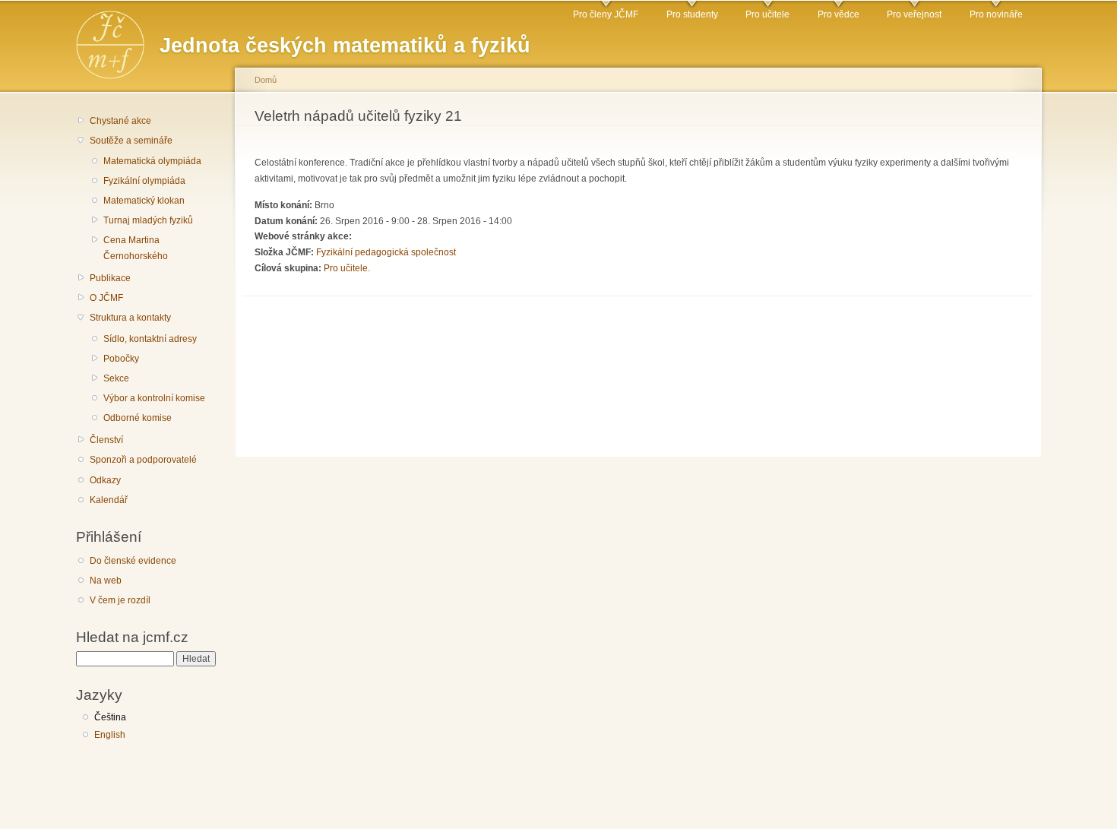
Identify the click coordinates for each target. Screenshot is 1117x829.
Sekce (116, 378)
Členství (106, 440)
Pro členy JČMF (605, 14)
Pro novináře (996, 14)
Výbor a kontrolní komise (154, 398)
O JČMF (106, 298)
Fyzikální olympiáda (144, 181)
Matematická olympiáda (152, 161)
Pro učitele (767, 14)
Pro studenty (692, 14)
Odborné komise (137, 418)
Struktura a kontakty (130, 317)
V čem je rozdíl (120, 600)
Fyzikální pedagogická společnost (386, 252)
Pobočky (121, 358)
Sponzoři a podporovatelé (143, 459)
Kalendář (109, 500)
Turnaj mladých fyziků (148, 220)
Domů (266, 79)
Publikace (110, 278)
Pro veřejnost (914, 14)
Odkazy (105, 480)
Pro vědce (838, 14)
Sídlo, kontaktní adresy (150, 339)
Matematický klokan (144, 200)
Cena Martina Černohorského (135, 248)
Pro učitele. (347, 268)
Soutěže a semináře (131, 140)
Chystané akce (120, 120)
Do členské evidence (133, 560)
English (109, 734)
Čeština (110, 717)
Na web (106, 580)
